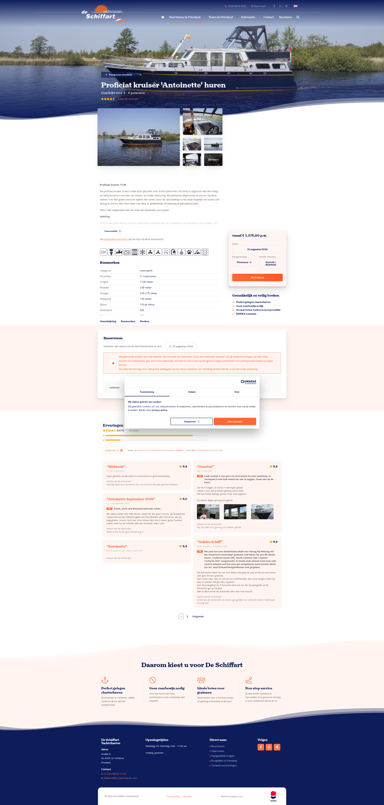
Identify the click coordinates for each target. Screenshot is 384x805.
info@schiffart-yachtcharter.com (120, 777)
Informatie (248, 17)
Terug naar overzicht (120, 74)
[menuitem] (162, 17)
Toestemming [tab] (147, 392)
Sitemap (187, 796)
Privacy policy (173, 796)
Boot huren (257, 277)
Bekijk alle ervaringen (128, 99)
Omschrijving (108, 321)
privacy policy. (160, 410)
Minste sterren (158, 450)
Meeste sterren (144, 450)
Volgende (198, 616)
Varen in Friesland (221, 17)
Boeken (144, 321)
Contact (269, 17)
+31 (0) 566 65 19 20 (115, 773)
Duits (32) (217, 450)
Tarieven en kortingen (224, 765)
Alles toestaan (235, 421)
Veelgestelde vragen (222, 756)
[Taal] (296, 6)
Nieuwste (170, 450)
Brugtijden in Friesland (224, 760)
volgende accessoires (116, 239)
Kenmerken (128, 321)
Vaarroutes (217, 751)
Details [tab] (192, 392)
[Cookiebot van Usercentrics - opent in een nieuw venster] (243, 382)
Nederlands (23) (205, 450)
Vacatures (285, 17)
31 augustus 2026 (257, 249)
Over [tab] (237, 392)
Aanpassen (190, 421)
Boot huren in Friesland (185, 17)
